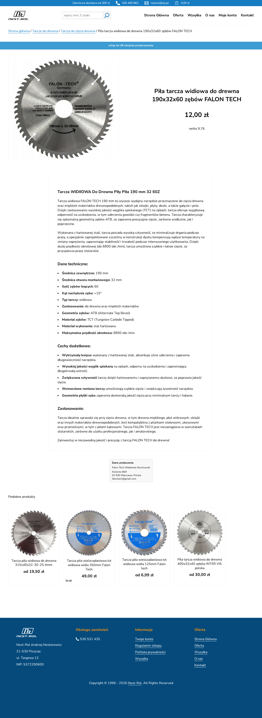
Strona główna (19, 31)
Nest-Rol (135, 683)
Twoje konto (144, 639)
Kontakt (247, 15)
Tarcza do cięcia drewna (78, 31)
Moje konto (228, 15)
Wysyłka (194, 15)
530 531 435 (90, 639)
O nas (210, 15)
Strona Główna (156, 15)
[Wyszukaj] (107, 15)
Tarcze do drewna (45, 31)
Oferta (178, 15)
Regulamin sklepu (148, 645)
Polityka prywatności (150, 652)
